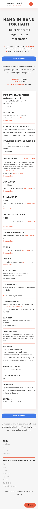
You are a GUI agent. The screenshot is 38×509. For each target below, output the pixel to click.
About (5, 447)
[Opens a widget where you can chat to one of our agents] (30, 505)
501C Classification (9, 486)
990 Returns (29, 46)
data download (8, 121)
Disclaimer (6, 454)
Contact (6, 450)
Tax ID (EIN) (7, 483)
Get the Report (19, 59)
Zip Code (6, 477)
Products (6, 444)
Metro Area (7, 473)
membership (18, 118)
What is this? (29, 158)
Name (5, 464)
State (5, 470)
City (4, 467)
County (5, 480)
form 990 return (7, 306)
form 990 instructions (8, 170)
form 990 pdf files (23, 69)
